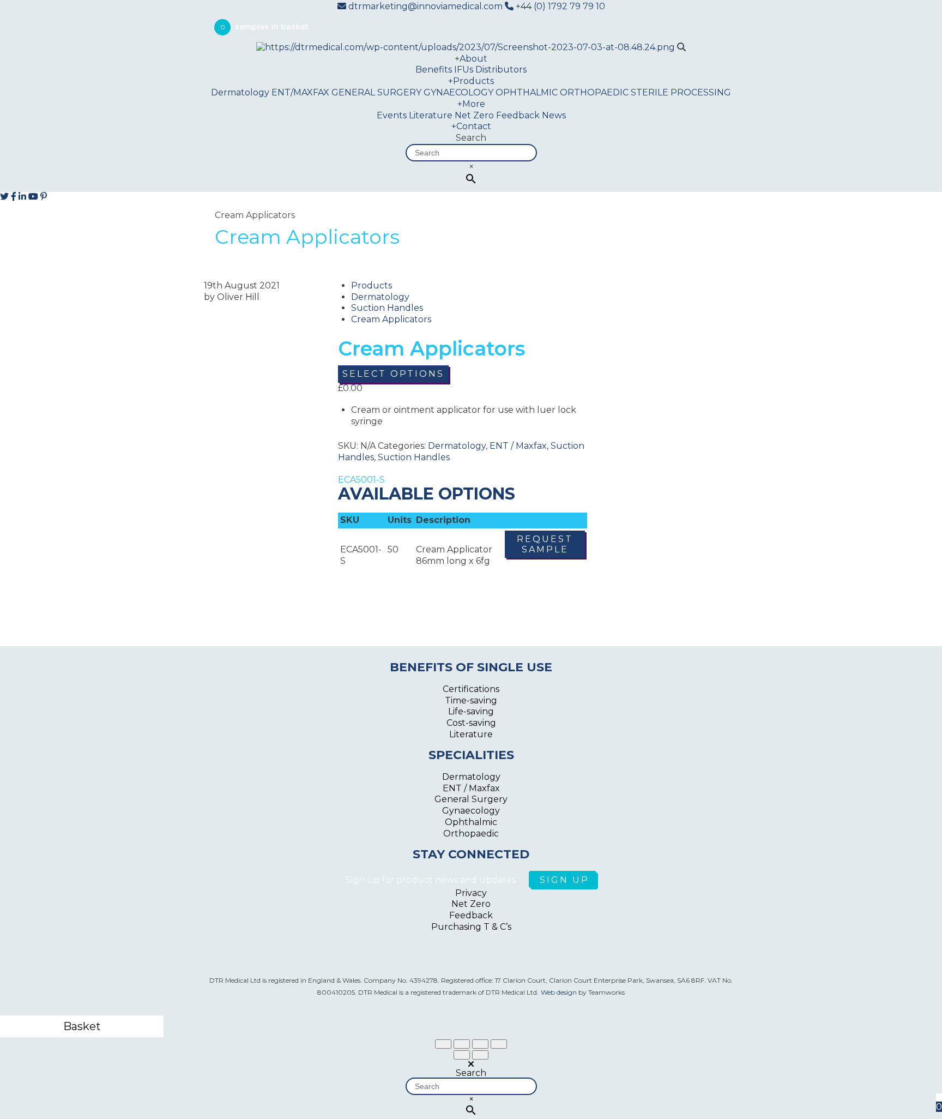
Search (471, 138)
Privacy (471, 893)
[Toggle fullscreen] (480, 1044)
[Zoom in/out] (499, 1044)
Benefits (433, 69)
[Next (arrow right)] (480, 1055)
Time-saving (471, 700)
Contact (471, 126)
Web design (559, 992)
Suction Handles (387, 308)
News (554, 115)
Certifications (471, 689)
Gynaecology (471, 810)
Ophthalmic (471, 822)
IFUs (463, 69)
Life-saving (471, 711)
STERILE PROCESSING (681, 92)
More (471, 104)
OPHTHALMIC (527, 92)
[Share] (462, 1044)
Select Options (393, 374)
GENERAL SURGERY (376, 92)
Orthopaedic (471, 833)
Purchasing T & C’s (471, 927)
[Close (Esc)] (443, 1044)
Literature (430, 115)
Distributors (501, 69)
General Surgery (471, 799)
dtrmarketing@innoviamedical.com (425, 6)
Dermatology (240, 92)
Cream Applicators (391, 319)
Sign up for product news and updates (432, 880)
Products (471, 81)
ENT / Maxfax (518, 446)
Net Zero (474, 115)
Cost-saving (471, 723)
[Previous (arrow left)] (462, 1055)
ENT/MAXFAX (300, 92)
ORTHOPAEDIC (594, 92)
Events (392, 115)
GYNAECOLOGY (458, 92)
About (471, 58)
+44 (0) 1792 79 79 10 (559, 6)
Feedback (518, 115)
